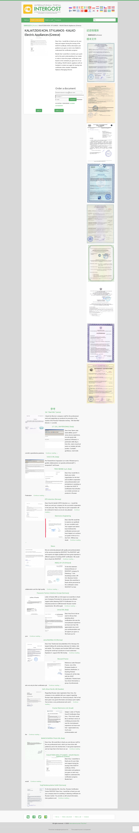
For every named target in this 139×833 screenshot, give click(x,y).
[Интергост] (42, 9)
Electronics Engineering (63, 516)
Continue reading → (52, 453)
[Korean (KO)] (93, 11)
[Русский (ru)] (70, 7)
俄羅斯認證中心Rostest (95, 35)
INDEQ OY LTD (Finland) (63, 563)
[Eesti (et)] (74, 11)
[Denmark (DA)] (109, 7)
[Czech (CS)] (105, 7)
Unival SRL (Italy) (63, 610)
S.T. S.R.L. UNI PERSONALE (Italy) (63, 426)
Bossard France (63, 659)
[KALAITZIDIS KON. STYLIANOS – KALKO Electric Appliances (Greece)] (39, 47)
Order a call (49, 20)
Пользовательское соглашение (81, 829)
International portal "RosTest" (78, 823)
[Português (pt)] (89, 7)
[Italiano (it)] (85, 7)
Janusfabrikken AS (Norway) (53, 640)
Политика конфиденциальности (58, 829)
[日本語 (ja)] (97, 11)
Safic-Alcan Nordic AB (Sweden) (53, 689)
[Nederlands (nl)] (97, 7)
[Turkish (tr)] (82, 11)
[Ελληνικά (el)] (78, 11)
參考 (52, 409)
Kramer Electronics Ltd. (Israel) (62, 708)
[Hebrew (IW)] (89, 11)
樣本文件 (91, 39)
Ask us (26, 20)
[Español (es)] (82, 7)
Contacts (58, 20)
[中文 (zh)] (85, 11)
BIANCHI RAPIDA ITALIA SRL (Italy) (53, 738)
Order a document (37, 20)
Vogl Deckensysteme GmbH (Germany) (53, 785)
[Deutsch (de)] (113, 11)
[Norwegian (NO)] (113, 7)
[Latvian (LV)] (105, 11)
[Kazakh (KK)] (109, 11)
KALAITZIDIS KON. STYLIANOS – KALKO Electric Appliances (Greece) (63, 755)
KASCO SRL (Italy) (53, 457)
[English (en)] (74, 7)
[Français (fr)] (78, 7)
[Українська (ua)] (101, 11)
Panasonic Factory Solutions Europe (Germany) (53, 593)
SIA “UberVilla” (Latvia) (53, 412)
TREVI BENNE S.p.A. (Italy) (63, 469)
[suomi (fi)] (70, 11)
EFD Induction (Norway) (53, 499)
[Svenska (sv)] (101, 7)
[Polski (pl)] (93, 7)
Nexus (53, 546)
